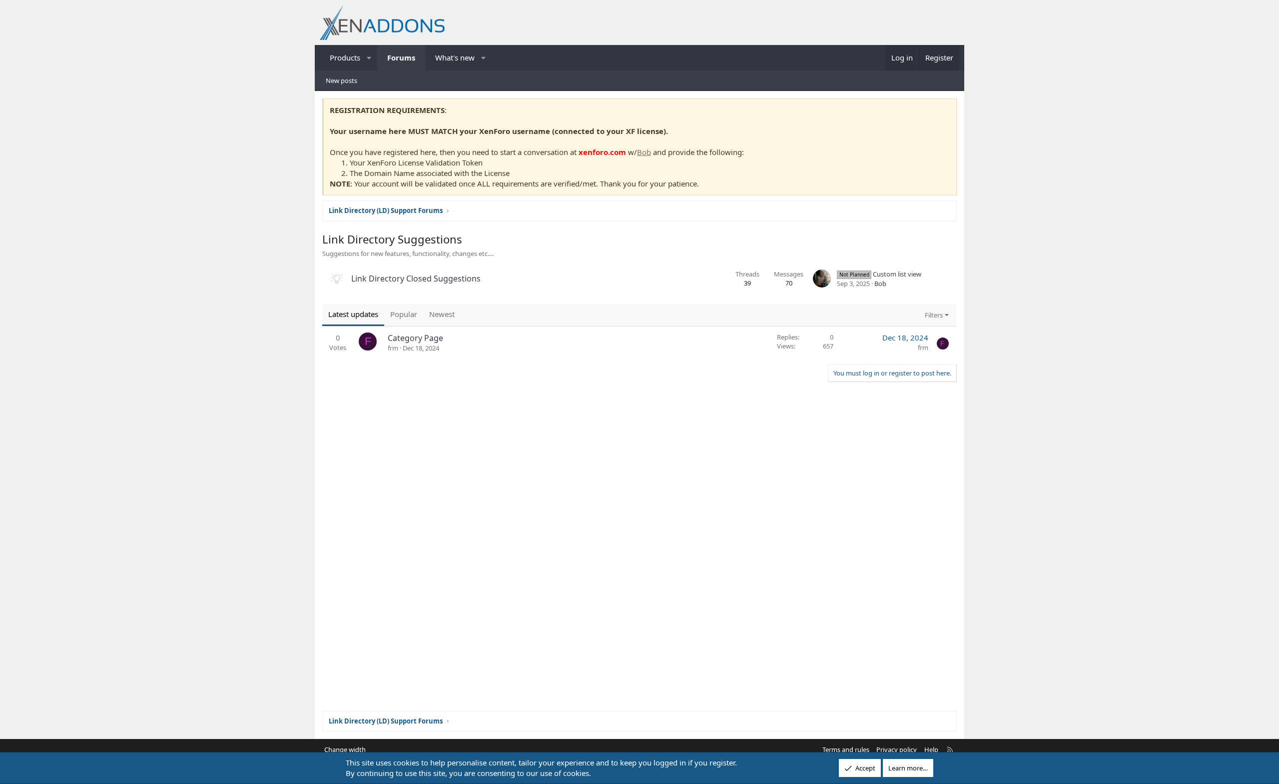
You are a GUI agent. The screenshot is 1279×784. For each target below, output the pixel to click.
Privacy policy (896, 749)
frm (393, 348)
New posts (341, 80)
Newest (442, 314)
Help (931, 749)
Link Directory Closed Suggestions (416, 278)
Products (345, 57)
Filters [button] (934, 315)
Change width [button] (345, 749)
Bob (644, 152)
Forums (401, 57)
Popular (403, 314)
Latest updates (353, 314)
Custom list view (880, 274)
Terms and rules (845, 749)
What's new (455, 57)
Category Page (415, 338)
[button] (369, 57)
